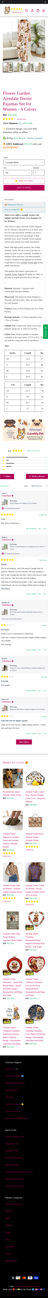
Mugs (7, 1232)
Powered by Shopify (32, 1286)
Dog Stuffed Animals (14, 1179)
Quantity (36, 168)
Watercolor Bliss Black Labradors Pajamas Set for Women (27, 709)
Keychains (10, 1246)
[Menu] (43, 10)
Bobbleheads (11, 1260)
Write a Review (39, 477)
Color (5, 158)
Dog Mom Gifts (12, 1143)
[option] (12, 83)
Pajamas (9, 1211)
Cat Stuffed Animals (14, 1186)
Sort (26, 486)
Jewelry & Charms (13, 1204)
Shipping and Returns (15, 1083)
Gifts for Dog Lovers (14, 1136)
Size (5, 168)
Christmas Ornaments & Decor (19, 1172)
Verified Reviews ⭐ (14, 1104)
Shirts (7, 1218)
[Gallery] (24, 46)
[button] (14, 119)
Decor (8, 1239)
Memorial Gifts (12, 1165)
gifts (28, 263)
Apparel (14, 274)
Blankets (9, 1225)
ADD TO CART (24, 180)
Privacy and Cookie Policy (17, 1118)
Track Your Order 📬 (14, 1076)
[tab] (24, 199)
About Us (9, 1097)
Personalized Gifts (13, 1158)
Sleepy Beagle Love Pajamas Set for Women (23, 503)
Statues (8, 1253)
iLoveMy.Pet (19, 1286)
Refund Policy (11, 1090)
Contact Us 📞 (11, 1069)
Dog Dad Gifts (11, 1150)
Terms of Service (12, 1111)
